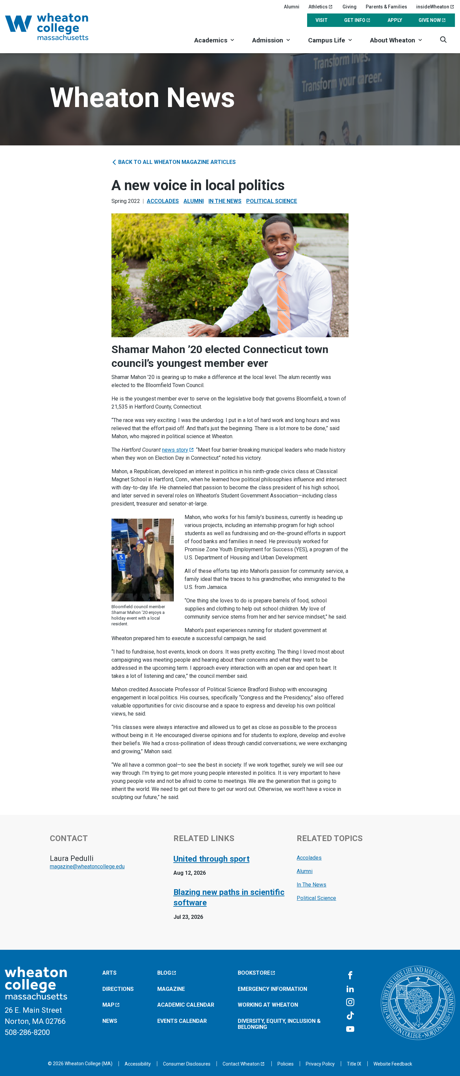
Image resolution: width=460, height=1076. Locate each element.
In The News (224, 201)
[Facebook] (350, 975)
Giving (349, 6)
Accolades (163, 201)
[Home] (55, 26)
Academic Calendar (185, 1005)
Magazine (171, 989)
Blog (164, 973)
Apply (395, 20)
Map (108, 1005)
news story (175, 450)
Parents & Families (386, 6)
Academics (210, 40)
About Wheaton (392, 40)
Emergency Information (272, 989)
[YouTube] (350, 1029)
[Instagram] (350, 1002)
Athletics (318, 6)
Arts (109, 973)
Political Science (271, 201)
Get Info (354, 20)
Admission (267, 40)
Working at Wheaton (268, 1005)
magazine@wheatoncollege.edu (87, 866)
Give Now (430, 20)
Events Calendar (182, 1021)
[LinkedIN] (350, 989)
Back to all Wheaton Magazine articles (176, 162)
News (109, 1021)
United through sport (211, 859)
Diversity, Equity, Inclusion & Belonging (279, 1024)
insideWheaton (432, 6)
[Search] (443, 39)
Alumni (291, 6)
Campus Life (326, 40)
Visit (322, 20)
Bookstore (254, 973)
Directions (118, 989)
